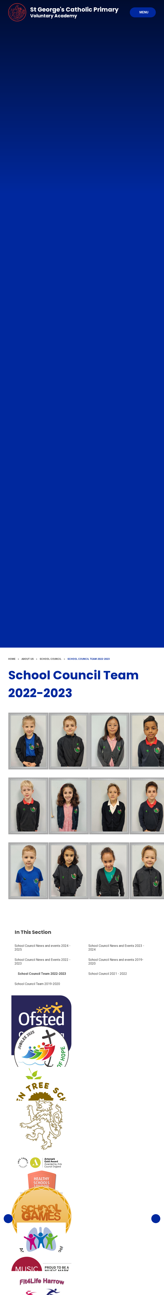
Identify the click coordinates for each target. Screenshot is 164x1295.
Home (11, 659)
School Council (50, 659)
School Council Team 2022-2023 (88, 659)
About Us (27, 659)
